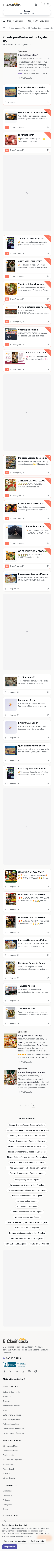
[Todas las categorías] (36, 4)
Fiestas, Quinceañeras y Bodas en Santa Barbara (27, 1168)
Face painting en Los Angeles (27, 1179)
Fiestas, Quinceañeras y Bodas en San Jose (27, 1136)
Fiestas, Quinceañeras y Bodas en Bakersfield (27, 1146)
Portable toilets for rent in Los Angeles (27, 1238)
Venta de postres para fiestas (27, 1217)
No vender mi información (13, 1433)
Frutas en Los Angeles (40, 1244)
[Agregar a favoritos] (47, 102)
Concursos (7, 1495)
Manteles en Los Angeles (27, 1201)
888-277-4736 (13, 1358)
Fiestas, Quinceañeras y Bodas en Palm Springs (27, 1157)
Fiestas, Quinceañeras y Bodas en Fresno (27, 1162)
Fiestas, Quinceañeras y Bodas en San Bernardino (28, 1130)
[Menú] (46, 4)
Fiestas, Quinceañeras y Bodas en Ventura (27, 1125)
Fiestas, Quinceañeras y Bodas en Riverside (27, 1141)
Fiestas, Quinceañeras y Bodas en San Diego (27, 1152)
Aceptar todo (9, 1547)
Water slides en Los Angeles (27, 1228)
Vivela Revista (9, 1478)
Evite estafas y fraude (12, 1415)
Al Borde (6, 1473)
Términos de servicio (11, 1406)
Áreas (5, 1509)
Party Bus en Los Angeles (15, 1244)
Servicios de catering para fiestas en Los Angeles (27, 1222)
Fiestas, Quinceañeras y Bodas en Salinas (27, 1173)
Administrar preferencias (15, 1541)
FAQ (4, 1521)
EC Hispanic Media (10, 1446)
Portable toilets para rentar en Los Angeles (27, 1233)
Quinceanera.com (10, 1450)
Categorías (7, 1504)
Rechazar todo (37, 1541)
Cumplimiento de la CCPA (13, 1429)
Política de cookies (11, 1424)
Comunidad (7, 1491)
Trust (5, 1410)
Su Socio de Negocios (12, 1460)
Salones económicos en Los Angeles (27, 1212)
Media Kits (7, 1396)
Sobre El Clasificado (11, 1392)
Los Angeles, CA (18, 28)
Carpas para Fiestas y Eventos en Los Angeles (27, 1190)
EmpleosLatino (9, 1455)
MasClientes (8, 1464)
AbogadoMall (8, 1469)
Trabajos (6, 1401)
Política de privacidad (12, 1419)
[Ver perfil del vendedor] (7, 113)
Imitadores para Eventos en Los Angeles (27, 1185)
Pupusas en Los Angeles (27, 1206)
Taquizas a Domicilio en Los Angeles (27, 1196)
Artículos (6, 1500)
